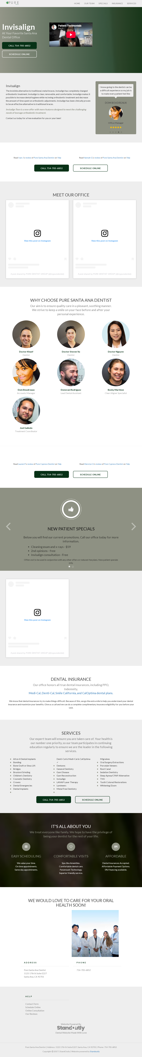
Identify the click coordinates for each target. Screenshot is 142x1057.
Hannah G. (88, 157)
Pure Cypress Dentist (45, 464)
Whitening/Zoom (108, 785)
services (131, 3)
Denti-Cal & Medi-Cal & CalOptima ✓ (73, 761)
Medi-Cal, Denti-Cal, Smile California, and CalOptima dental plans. (71, 693)
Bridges (17, 769)
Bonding (17, 762)
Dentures (61, 765)
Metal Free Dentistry (67, 788)
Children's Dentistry (22, 775)
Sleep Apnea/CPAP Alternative (114, 775)
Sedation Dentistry (109, 772)
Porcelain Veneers (108, 765)
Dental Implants (20, 788)
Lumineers (61, 785)
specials (103, 3)
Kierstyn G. (89, 464)
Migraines (105, 759)
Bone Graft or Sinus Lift (24, 765)
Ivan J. (21, 157)
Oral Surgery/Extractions (112, 762)
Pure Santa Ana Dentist (44, 157)
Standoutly (95, 1051)
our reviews (31, 1013)
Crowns (17, 782)
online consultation (34, 1010)
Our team (89, 3)
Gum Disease (63, 772)
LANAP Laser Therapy (67, 782)
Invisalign (61, 779)
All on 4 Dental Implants (24, 759)
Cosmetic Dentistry (22, 779)
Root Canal (105, 769)
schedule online (32, 1007)
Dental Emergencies (22, 785)
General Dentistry (65, 769)
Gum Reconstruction (66, 775)
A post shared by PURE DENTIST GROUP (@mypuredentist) (37, 274)
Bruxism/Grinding (21, 772)
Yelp (59, 157)
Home (77, 3)
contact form (32, 1004)
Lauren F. (22, 464)
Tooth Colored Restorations (113, 782)
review (28, 157)
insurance (117, 3)
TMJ (102, 779)
